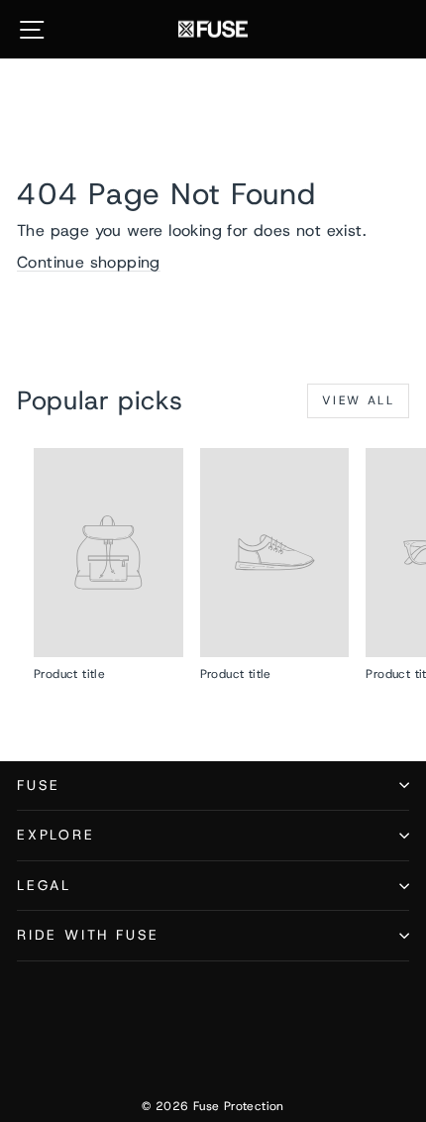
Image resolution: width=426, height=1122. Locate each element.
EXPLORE (56, 834)
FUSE (38, 785)
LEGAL (44, 885)
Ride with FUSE (88, 935)
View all (358, 400)
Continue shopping (88, 262)
